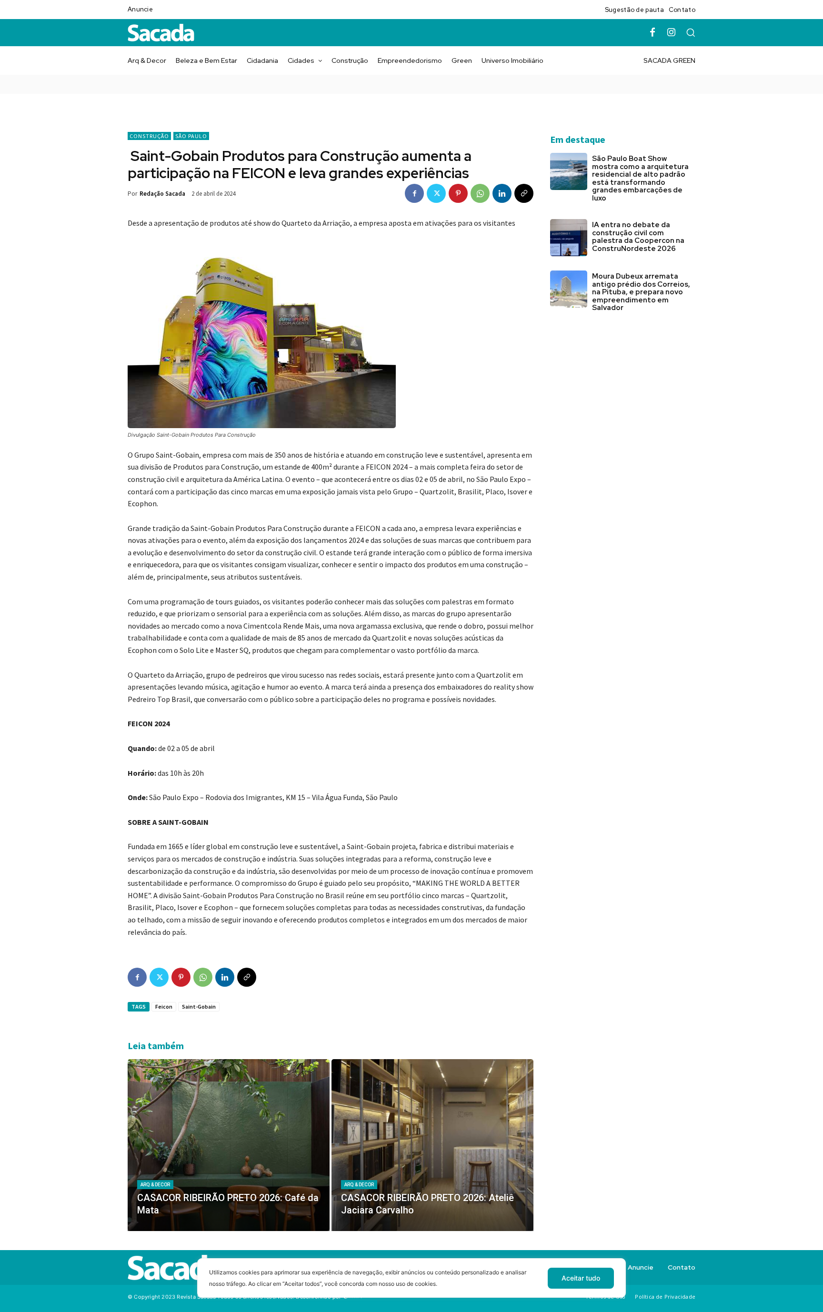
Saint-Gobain (199, 1006)
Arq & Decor (155, 1184)
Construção (149, 136)
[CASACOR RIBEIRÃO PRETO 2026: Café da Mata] (229, 1145)
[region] (411, 1285)
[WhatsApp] (480, 193)
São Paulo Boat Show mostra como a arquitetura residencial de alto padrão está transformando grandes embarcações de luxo (640, 178)
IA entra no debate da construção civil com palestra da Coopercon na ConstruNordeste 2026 (638, 236)
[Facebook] (652, 32)
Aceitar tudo (581, 1278)
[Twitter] (436, 193)
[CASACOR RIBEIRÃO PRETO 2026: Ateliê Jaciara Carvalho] (432, 1145)
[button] (690, 32)
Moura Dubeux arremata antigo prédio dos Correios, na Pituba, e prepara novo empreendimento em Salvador (641, 291)
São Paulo (191, 136)
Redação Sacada (162, 194)
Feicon (163, 1006)
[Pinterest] (458, 193)
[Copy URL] (523, 193)
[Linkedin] (502, 193)
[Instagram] (671, 32)
